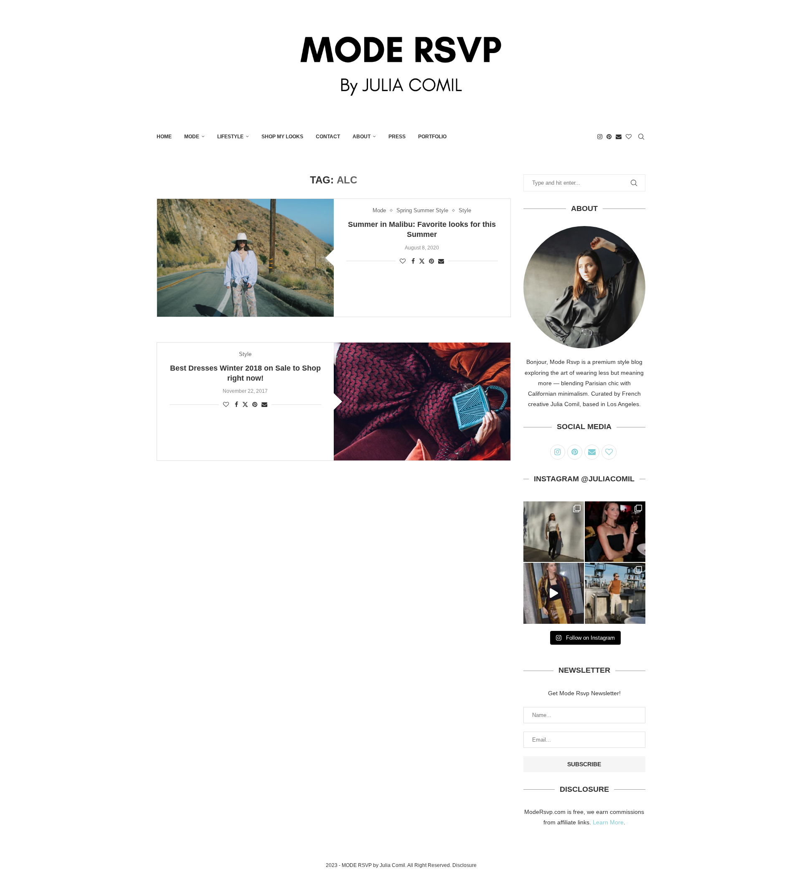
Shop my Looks (282, 137)
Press (397, 137)
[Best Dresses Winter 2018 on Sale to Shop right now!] (422, 401)
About (362, 137)
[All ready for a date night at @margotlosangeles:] (615, 593)
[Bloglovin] (629, 137)
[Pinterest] (609, 137)
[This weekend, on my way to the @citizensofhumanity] (553, 531)
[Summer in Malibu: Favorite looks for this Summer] (245, 258)
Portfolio (432, 137)
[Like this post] (403, 261)
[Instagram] (599, 137)
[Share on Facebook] (413, 261)
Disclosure (464, 865)
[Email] (619, 137)
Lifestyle (230, 137)
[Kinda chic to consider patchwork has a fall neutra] (553, 593)
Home (164, 137)
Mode (191, 137)
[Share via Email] (441, 261)
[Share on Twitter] (422, 260)
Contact (328, 137)
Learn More (608, 822)
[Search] (641, 137)
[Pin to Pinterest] (431, 261)
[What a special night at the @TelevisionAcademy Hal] (615, 531)
